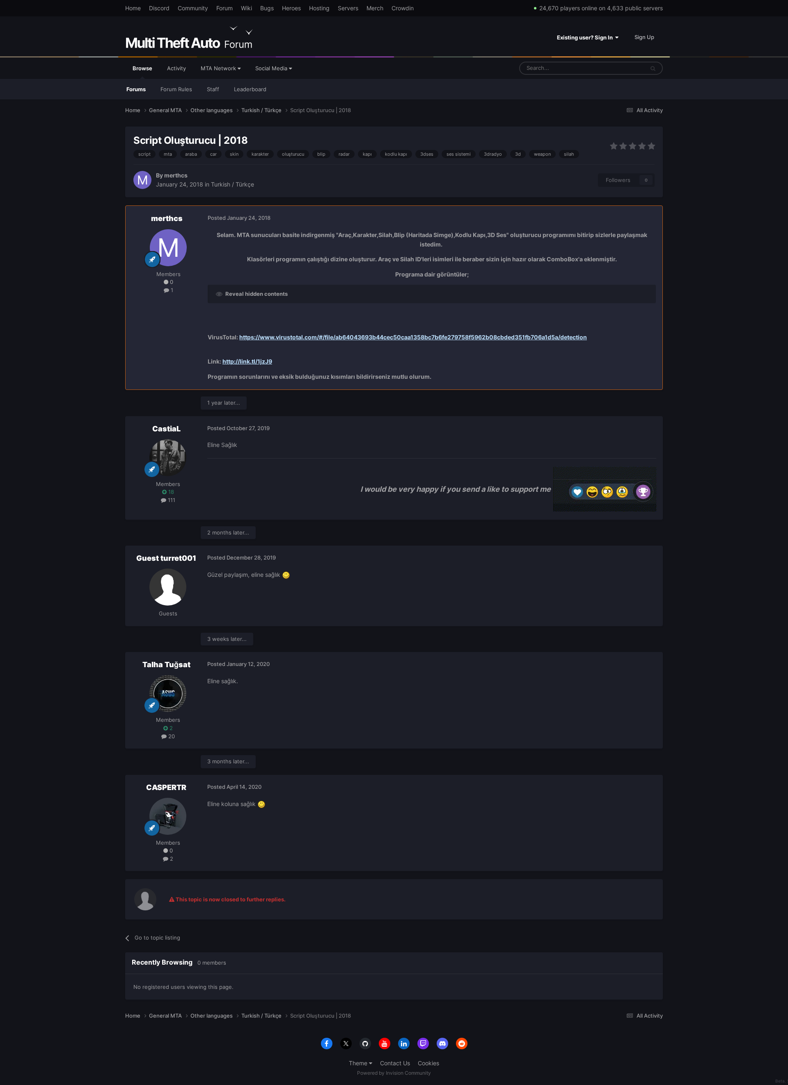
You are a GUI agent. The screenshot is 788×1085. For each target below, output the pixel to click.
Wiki (246, 8)
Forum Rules (176, 89)
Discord (159, 8)
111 (170, 500)
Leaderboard (250, 89)
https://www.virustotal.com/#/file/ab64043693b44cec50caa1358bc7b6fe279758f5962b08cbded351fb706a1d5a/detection (413, 337)
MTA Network (219, 68)
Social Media (272, 68)
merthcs (176, 175)
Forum (224, 8)
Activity (176, 68)
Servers (348, 8)
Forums (136, 89)
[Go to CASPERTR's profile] (167, 816)
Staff (213, 89)
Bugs (267, 8)
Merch (375, 8)
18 (170, 491)
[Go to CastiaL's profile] (167, 457)
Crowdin (403, 8)
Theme (359, 1063)
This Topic (621, 68)
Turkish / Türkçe (232, 184)
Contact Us (395, 1063)
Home (133, 8)
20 (171, 736)
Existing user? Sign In (586, 37)
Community (193, 8)
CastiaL (166, 428)
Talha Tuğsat (166, 664)
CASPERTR (166, 787)
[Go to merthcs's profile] (142, 180)
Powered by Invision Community (394, 1073)
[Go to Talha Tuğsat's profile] (167, 693)
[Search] (653, 68)
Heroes (291, 8)
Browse (142, 68)
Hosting (319, 8)
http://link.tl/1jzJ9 (247, 361)
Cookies (428, 1063)
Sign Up (644, 37)
